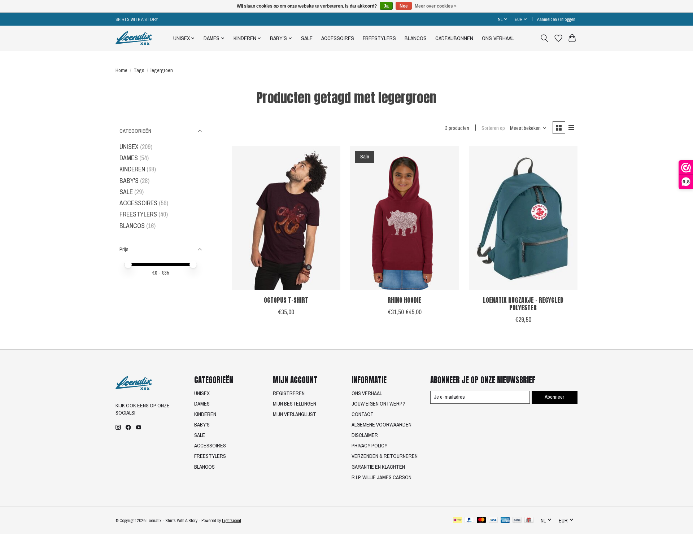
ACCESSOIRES (337, 38)
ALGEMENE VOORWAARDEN (381, 424)
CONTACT (363, 414)
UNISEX (129, 147)
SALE (307, 38)
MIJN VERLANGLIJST (294, 414)
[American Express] (505, 520)
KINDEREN (132, 169)
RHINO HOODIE (405, 300)
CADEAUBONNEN (454, 38)
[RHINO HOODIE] (404, 218)
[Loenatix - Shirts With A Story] (134, 38)
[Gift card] (528, 520)
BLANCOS (416, 38)
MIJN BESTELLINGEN (294, 403)
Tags (139, 70)
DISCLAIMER (365, 435)
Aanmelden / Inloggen (556, 19)
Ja (386, 6)
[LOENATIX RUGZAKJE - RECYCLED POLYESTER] (523, 218)
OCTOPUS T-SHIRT (286, 300)
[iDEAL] (457, 520)
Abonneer (554, 396)
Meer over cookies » (436, 6)
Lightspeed (231, 520)
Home (121, 70)
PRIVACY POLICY (369, 445)
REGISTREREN (289, 393)
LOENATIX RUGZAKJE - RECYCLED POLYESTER (523, 303)
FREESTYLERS (379, 38)
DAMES (128, 158)
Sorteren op (493, 128)
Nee (404, 6)
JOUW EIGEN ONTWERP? (378, 403)
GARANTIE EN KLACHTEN (378, 466)
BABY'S (129, 180)
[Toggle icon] (544, 38)
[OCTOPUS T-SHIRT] (286, 218)
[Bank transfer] (517, 520)
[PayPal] (469, 520)
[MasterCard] (481, 520)
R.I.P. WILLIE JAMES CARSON (381, 477)
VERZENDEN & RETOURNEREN (385, 456)
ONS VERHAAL (498, 38)
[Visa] (493, 520)
